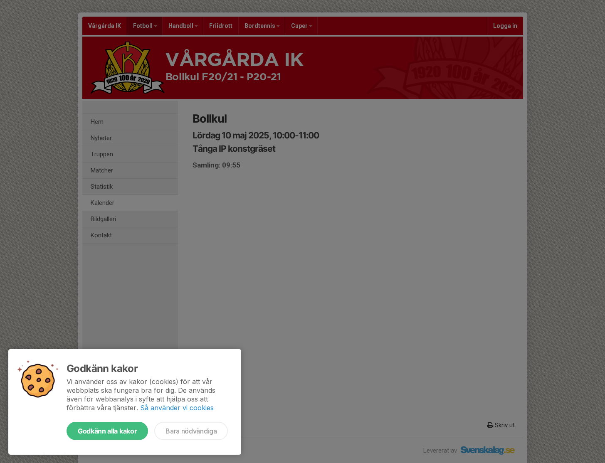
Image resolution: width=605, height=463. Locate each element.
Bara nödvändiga (191, 431)
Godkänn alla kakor (107, 431)
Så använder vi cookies (177, 408)
